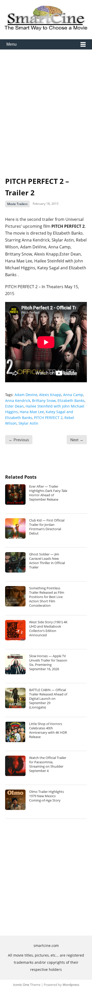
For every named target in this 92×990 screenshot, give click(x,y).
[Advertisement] (46, 109)
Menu (11, 44)
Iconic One (21, 984)
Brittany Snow (44, 400)
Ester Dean (14, 406)
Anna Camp (73, 394)
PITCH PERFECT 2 (48, 417)
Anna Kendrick (17, 400)
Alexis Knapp (50, 394)
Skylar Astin (28, 423)
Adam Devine (26, 394)
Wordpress (71, 984)
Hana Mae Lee (32, 411)
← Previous (19, 439)
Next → (76, 439)
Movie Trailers (17, 204)
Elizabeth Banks (71, 400)
